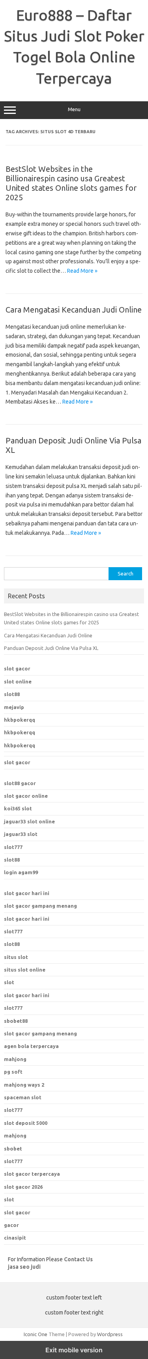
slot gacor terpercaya (32, 1174)
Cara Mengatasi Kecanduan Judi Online (74, 309)
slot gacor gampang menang (40, 905)
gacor (11, 1225)
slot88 (12, 694)
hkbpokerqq (19, 719)
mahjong (15, 1059)
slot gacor (17, 668)
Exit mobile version (74, 1350)
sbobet (13, 1148)
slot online (18, 681)
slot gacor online (26, 796)
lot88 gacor (20, 783)
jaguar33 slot (20, 834)
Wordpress (110, 1334)
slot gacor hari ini (26, 893)
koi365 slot (18, 808)
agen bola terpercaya (31, 1046)
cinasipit (15, 1237)
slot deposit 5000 (25, 1123)
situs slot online (24, 969)
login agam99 (21, 872)
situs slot (16, 957)
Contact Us (78, 1259)
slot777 (13, 847)
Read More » (82, 271)
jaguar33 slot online (29, 821)
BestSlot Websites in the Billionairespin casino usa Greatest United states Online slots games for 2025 (71, 183)
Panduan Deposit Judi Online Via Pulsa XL (51, 648)
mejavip (14, 707)
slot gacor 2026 (23, 1187)
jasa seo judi (24, 1267)
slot (9, 982)
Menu (74, 109)
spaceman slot (22, 1097)
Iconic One (35, 1334)
